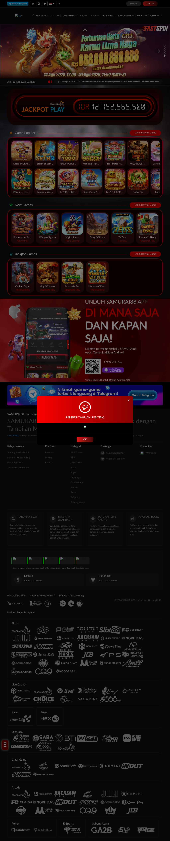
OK (85, 439)
